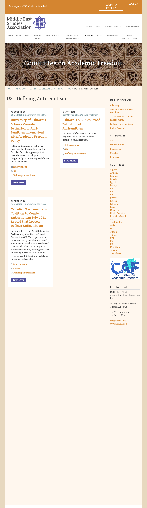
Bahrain (114, 176)
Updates (114, 153)
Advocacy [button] (89, 35)
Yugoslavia (115, 253)
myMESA (118, 26)
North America (117, 213)
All (111, 140)
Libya (112, 207)
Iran (112, 188)
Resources (115, 157)
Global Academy (117, 128)
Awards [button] (100, 35)
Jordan (113, 197)
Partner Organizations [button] (129, 37)
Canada (113, 179)
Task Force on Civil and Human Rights (121, 118)
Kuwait (113, 200)
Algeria (113, 169)
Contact (108, 26)
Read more (18, 182)
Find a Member (132, 26)
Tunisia (113, 232)
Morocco (114, 210)
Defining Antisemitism (86, 88)
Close (132, 3)
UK (111, 241)
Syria (112, 228)
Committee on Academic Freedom (47, 88)
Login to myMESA (111, 6)
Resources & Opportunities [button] (72, 37)
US (69, 88)
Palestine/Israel (118, 216)
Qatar (112, 219)
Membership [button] (112, 35)
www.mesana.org (118, 324)
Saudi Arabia (116, 222)
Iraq (112, 191)
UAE (112, 238)
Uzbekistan (115, 247)
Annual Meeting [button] (37, 37)
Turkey (113, 235)
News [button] (26, 35)
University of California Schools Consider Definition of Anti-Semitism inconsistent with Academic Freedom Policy (29, 130)
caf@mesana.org (118, 320)
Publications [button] (52, 35)
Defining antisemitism (24, 175)
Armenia (114, 173)
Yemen (113, 250)
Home (10, 35)
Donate (98, 26)
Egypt (113, 182)
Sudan (113, 225)
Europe (113, 185)
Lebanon (114, 204)
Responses (115, 149)
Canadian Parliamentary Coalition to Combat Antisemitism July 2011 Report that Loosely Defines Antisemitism (29, 217)
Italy (112, 194)
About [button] (19, 35)
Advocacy (21, 88)
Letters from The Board (121, 124)
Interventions (117, 144)
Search (89, 26)
